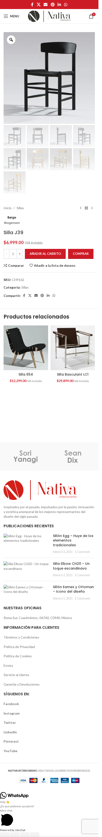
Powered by (12, 830)
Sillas (20, 208)
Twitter (10, 723)
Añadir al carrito (45, 254)
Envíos (8, 665)
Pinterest (11, 741)
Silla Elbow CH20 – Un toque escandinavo (71, 566)
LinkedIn (10, 732)
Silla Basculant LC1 (72, 374)
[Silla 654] (26, 347)
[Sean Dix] (73, 456)
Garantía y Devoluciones (22, 684)
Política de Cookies (18, 656)
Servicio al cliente (16, 675)
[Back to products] (86, 208)
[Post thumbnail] (26, 544)
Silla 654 (26, 374)
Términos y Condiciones (21, 637)
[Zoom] (11, 39)
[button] (49, 790)
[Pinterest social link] (52, 4)
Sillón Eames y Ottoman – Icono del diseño (73, 589)
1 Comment (82, 552)
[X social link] (38, 4)
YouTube (10, 751)
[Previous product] (80, 208)
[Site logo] (49, 16)
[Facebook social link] (32, 4)
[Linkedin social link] (59, 4)
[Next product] (92, 208)
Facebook (11, 704)
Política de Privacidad (19, 647)
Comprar (81, 254)
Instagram (12, 713)
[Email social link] (45, 4)
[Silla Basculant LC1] (73, 347)
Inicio (8, 208)
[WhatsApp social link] (65, 4)
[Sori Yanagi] (25, 456)
